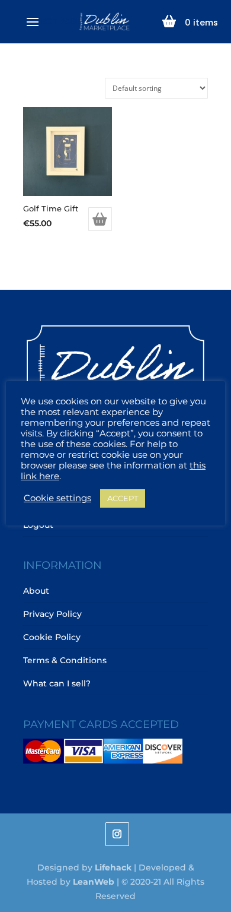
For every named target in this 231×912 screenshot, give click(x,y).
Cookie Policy (52, 637)
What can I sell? (57, 683)
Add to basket (100, 219)
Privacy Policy (52, 614)
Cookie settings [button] (57, 498)
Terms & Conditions (65, 660)
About (36, 590)
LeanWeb (93, 881)
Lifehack (113, 867)
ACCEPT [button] (122, 498)
